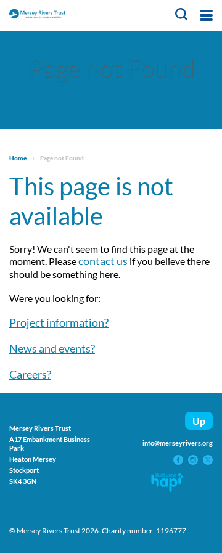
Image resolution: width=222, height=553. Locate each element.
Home (18, 158)
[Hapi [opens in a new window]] (167, 487)
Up (198, 421)
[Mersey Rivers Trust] (66, 15)
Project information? (59, 322)
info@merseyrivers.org (177, 443)
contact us (103, 261)
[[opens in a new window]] (179, 460)
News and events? (52, 348)
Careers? (30, 374)
